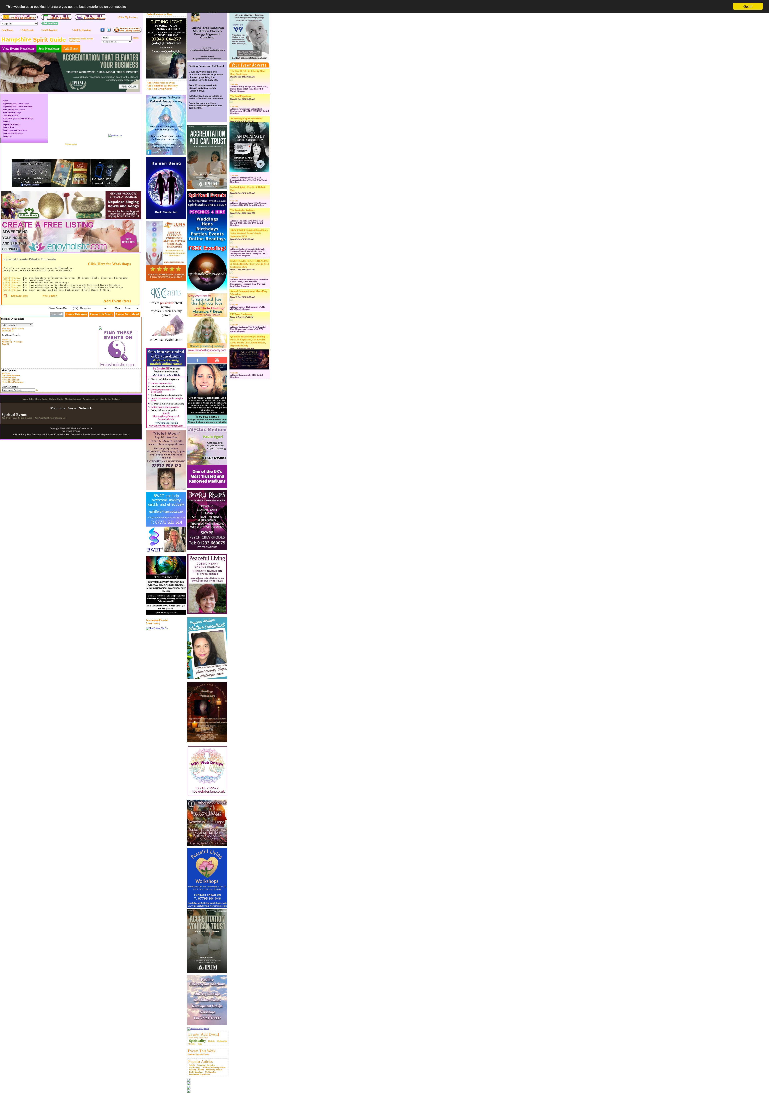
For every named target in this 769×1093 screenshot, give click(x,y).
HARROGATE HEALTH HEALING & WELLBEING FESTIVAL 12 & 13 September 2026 (249, 264)
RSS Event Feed (19, 295)
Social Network (80, 408)
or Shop (168, 14)
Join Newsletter (48, 48)
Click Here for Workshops (109, 264)
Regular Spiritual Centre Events (16, 104)
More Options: (9, 370)
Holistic (211, 1041)
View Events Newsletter (18, 48)
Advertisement (71, 144)
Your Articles (8, 127)
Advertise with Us (90, 399)
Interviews (7, 136)
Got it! (748, 6)
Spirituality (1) (8, 331)
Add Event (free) (117, 301)
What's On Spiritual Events (14, 110)
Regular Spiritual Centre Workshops (18, 107)
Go (36, 390)
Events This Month (101, 314)
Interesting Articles (214, 1070)
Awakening (194, 1067)
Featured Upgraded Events (198, 1054)
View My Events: (10, 386)
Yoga (200, 1044)
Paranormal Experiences (199, 1074)
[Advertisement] (71, 151)
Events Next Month (128, 314)
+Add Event (7, 30)
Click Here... (12, 278)
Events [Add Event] (203, 1034)
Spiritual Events (14, 415)
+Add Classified (49, 30)
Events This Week (201, 1051)
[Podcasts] (127, 32)
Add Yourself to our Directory (162, 85)
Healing (192, 1070)
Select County (153, 623)
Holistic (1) (6, 340)
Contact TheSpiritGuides (52, 399)
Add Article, (153, 82)
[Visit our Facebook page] (102, 31)
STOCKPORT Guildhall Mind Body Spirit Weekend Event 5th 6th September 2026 (249, 233)
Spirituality (197, 1041)
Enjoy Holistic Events (11, 125)
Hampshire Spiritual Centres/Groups (18, 119)
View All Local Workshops (12, 382)
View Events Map (9, 378)
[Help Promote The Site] (157, 628)
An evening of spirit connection (246, 118)
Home (5, 101)
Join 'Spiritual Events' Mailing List (50, 418)
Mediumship (210, 1072)
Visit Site (234, 85)
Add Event (70, 48)
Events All (56, 314)
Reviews (6, 122)
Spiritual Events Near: (12, 318)
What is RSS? (49, 295)
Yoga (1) (5, 344)
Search (136, 38)
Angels (192, 1065)
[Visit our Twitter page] (108, 31)
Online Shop (34, 399)
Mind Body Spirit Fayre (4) (13, 329)
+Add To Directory (81, 30)
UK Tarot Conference (241, 314)
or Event (170, 82)
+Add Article (27, 30)
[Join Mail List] (115, 135)
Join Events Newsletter (11, 375)
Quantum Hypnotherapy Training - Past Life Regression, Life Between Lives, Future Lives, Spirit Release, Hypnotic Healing (248, 341)
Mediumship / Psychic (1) (12, 342)
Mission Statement (73, 399)
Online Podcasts (155, 14)
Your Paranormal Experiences (15, 130)
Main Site (57, 408)
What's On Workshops (12, 113)
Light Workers (196, 1072)
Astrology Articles (205, 1065)
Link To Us (105, 399)
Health (201, 1070)
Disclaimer (116, 399)
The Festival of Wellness (242, 210)
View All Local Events (11, 380)
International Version (157, 620)
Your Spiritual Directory (13, 133)
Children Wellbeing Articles (214, 1067)
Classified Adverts (10, 116)
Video (162, 82)
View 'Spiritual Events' (23, 418)
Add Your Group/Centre (159, 88)
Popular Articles (200, 1061)
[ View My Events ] (127, 17)
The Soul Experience (240, 96)
